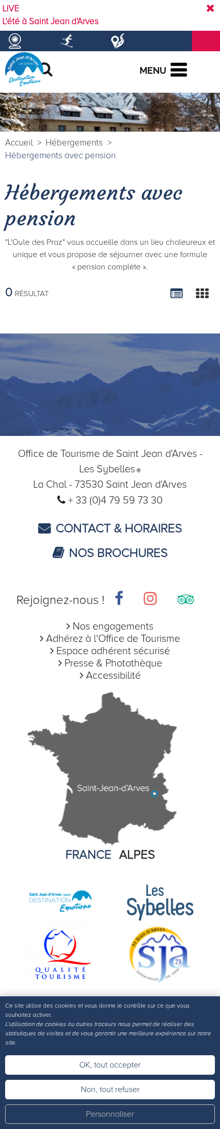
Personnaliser (110, 1114)
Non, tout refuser (110, 1089)
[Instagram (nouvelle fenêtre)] (150, 600)
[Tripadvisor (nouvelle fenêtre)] (186, 600)
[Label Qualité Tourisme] (60, 953)
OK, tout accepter (110, 1065)
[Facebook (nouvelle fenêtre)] (119, 600)
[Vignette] (202, 293)
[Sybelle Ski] (160, 901)
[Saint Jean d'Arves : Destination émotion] (60, 901)
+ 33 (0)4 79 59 (103, 500)
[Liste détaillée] (176, 293)
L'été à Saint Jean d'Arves (51, 21)
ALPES (137, 854)
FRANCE (88, 854)
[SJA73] (160, 953)
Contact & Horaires (119, 528)
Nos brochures (118, 553)
